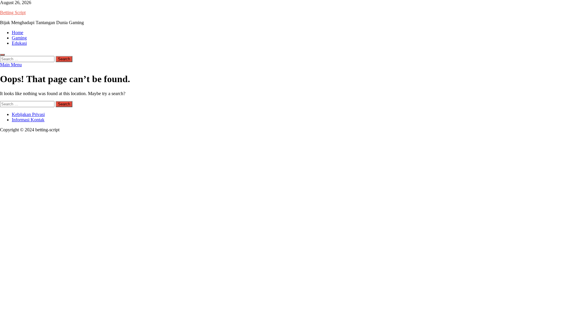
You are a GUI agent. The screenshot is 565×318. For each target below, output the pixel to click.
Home (17, 32)
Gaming (19, 37)
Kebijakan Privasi (28, 114)
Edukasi (19, 43)
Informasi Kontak (28, 119)
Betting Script (13, 12)
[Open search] (2, 55)
